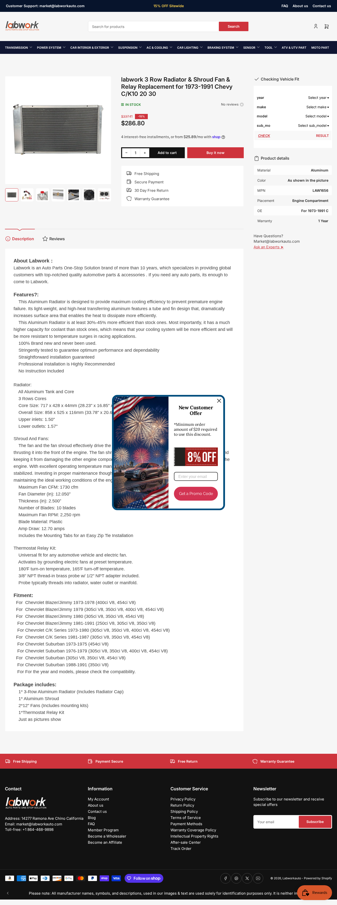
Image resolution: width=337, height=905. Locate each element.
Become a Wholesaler (107, 836)
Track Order (180, 848)
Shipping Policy (184, 811)
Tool (268, 47)
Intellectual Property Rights (194, 836)
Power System (49, 47)
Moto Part (320, 47)
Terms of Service (185, 817)
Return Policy (182, 805)
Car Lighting (187, 47)
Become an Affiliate (105, 842)
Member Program (103, 830)
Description (23, 238)
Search (234, 26)
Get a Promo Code (196, 493)
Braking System (220, 47)
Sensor (249, 47)
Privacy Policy (182, 799)
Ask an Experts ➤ (269, 247)
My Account (98, 799)
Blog (92, 817)
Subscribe (315, 821)
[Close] (219, 401)
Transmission (16, 47)
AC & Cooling (157, 47)
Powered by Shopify (318, 878)
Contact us (322, 6)
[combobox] (168, 26)
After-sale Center (185, 842)
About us (300, 6)
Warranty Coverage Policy (193, 830)
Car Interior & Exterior (89, 47)
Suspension (127, 47)
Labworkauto (291, 878)
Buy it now (215, 153)
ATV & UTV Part (294, 47)
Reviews (57, 238)
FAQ (284, 6)
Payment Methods (186, 823)
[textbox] (300, 97)
